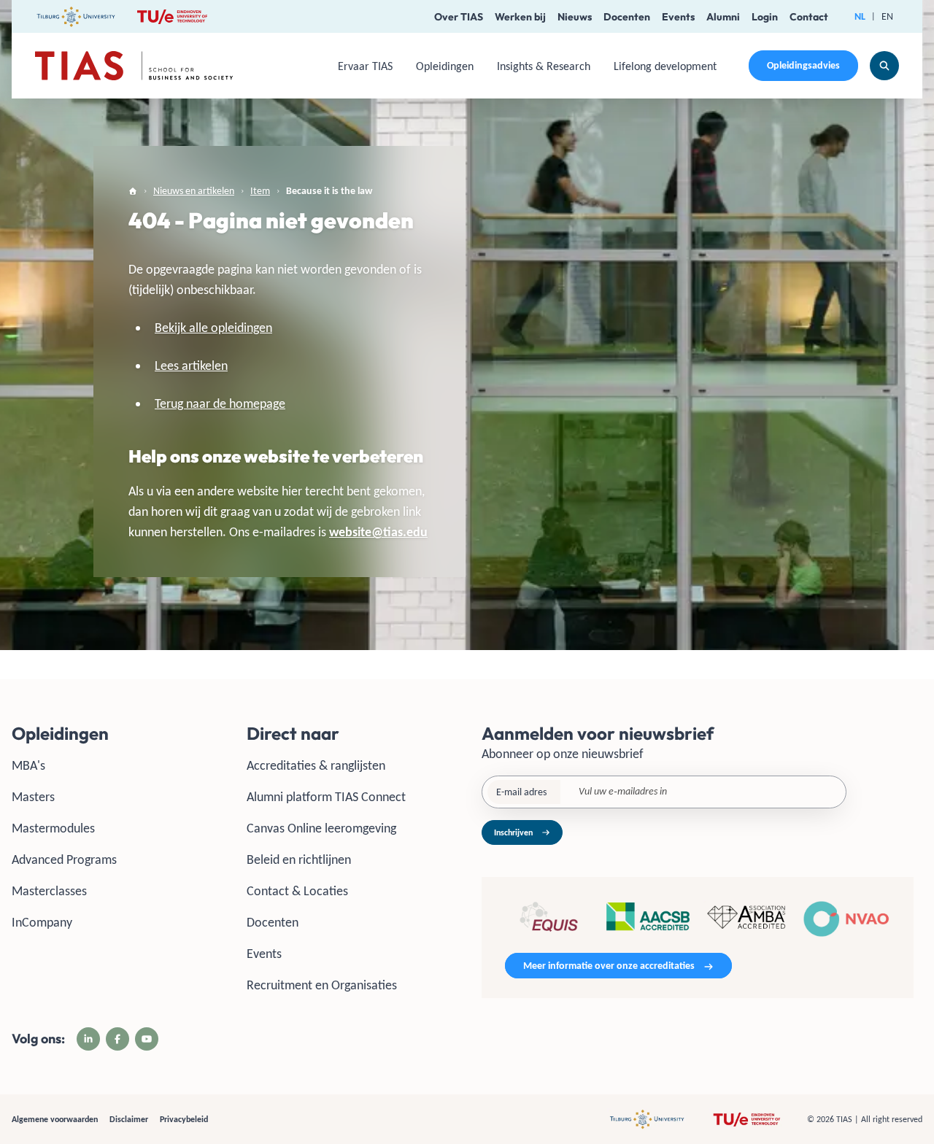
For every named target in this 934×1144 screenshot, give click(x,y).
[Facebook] (117, 1039)
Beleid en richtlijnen (299, 859)
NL (859, 16)
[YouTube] (146, 1039)
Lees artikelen (191, 366)
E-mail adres (521, 792)
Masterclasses (49, 891)
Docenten (626, 16)
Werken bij (520, 16)
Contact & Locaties (297, 891)
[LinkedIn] (88, 1039)
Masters (33, 797)
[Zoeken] (884, 65)
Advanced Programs (64, 859)
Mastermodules (53, 828)
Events (678, 16)
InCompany (42, 922)
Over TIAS (458, 16)
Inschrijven (513, 832)
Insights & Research (543, 66)
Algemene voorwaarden (55, 1119)
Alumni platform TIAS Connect (326, 797)
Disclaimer (128, 1119)
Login (765, 16)
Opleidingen (445, 66)
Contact (809, 16)
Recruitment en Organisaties (322, 985)
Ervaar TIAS (365, 66)
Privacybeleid (184, 1119)
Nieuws (574, 16)
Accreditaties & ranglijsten (316, 765)
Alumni (723, 16)
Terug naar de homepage (220, 403)
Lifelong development (665, 66)
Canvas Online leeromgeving (321, 828)
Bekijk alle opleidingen (213, 328)
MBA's (28, 765)
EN (887, 16)
